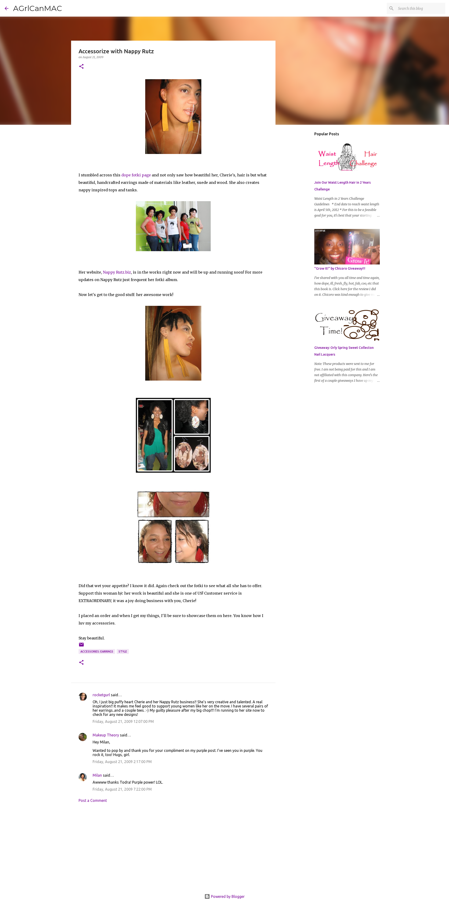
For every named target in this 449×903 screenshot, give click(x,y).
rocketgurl (101, 695)
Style (123, 651)
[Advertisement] (173, 849)
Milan (97, 775)
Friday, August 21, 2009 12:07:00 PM (123, 721)
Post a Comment (93, 800)
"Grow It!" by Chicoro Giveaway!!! (339, 268)
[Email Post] (81, 646)
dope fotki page (136, 175)
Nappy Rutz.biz (117, 272)
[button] (81, 67)
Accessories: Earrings (96, 651)
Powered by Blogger (227, 896)
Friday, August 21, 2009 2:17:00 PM (122, 762)
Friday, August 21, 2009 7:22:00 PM (122, 789)
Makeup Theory (106, 735)
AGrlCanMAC (37, 8)
